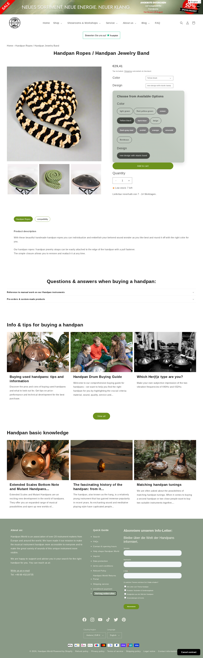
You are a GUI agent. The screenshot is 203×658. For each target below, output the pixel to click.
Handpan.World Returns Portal (104, 577)
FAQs (95, 541)
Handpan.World (45, 651)
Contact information (167, 651)
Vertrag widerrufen (105, 593)
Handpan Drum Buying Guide (97, 377)
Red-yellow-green (145, 111)
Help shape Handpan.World (106, 551)
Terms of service (115, 651)
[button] (59, 23)
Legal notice (149, 651)
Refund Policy (99, 571)
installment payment (102, 589)
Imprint (96, 556)
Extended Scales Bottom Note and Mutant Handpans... (34, 487)
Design (117, 85)
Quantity (119, 173)
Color (116, 77)
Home (10, 46)
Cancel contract (188, 652)
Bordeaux (124, 140)
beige (155, 121)
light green (125, 111)
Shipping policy (133, 651)
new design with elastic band (133, 155)
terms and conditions (103, 566)
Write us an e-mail (20, 570)
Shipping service (101, 584)
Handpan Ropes (23, 219)
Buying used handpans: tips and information (37, 379)
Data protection (100, 561)
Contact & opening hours (105, 546)
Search (96, 537)
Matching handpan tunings (159, 484)
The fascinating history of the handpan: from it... (97, 487)
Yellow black (125, 120)
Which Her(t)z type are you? (160, 377)
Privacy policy (98, 651)
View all (101, 416)
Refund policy (81, 651)
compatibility (42, 219)
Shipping (128, 71)
